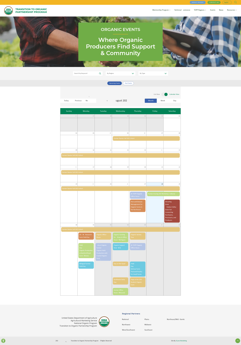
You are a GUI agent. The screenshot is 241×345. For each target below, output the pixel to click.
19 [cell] (128, 167)
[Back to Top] (237, 340)
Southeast (148, 330)
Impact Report (198, 2)
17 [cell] (93, 167)
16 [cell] (76, 167)
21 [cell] (162, 167)
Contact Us (214, 2)
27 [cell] (93, 116)
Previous (78, 101)
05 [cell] (128, 133)
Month (151, 101)
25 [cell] (110, 184)
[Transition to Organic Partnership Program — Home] (25, 11)
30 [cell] (145, 116)
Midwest (148, 325)
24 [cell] (93, 184)
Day (174, 101)
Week (163, 101)
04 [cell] (110, 133)
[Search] (235, 2)
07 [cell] (162, 133)
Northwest (126, 325)
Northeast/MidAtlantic (176, 319)
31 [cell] (162, 116)
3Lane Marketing (181, 341)
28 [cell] (110, 116)
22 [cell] (179, 167)
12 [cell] (128, 150)
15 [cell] (179, 150)
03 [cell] (93, 133)
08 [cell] (179, 133)
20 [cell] (145, 167)
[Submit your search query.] (100, 73)
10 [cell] (93, 150)
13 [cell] (145, 150)
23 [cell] (76, 184)
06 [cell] (145, 133)
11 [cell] (110, 150)
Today (66, 101)
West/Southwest (128, 330)
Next (91, 101)
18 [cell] (110, 167)
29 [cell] (128, 116)
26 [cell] (76, 116)
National (125, 319)
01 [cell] (179, 116)
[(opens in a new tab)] (85, 322)
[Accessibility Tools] (3, 340)
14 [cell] (162, 150)
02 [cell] (76, 133)
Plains (147, 319)
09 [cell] (76, 150)
